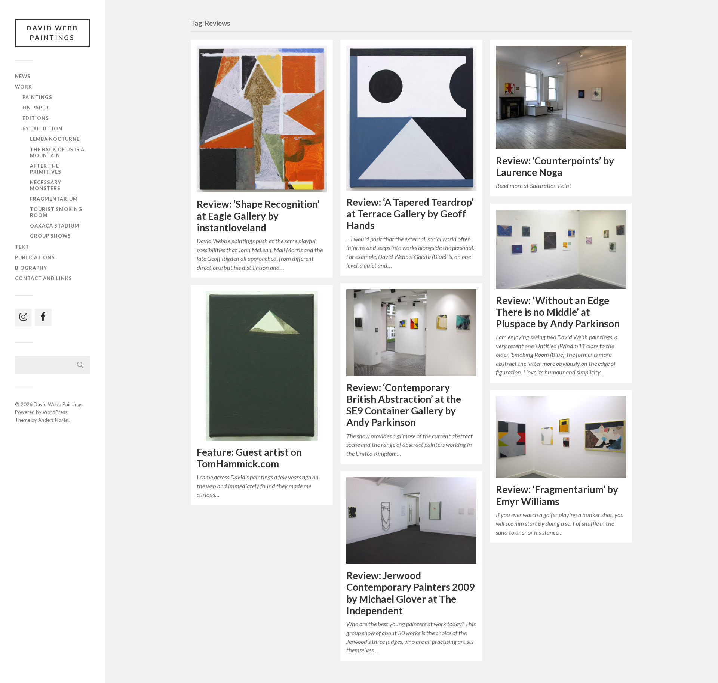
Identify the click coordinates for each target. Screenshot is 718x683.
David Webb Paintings (52, 32)
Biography (31, 268)
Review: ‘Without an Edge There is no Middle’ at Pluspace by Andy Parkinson (558, 312)
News (23, 76)
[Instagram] (23, 317)
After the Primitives (45, 169)
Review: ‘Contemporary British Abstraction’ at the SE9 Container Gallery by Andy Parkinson (403, 405)
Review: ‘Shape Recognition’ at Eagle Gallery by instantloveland (258, 215)
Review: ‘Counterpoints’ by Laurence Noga (555, 166)
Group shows (50, 236)
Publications (35, 257)
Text (22, 247)
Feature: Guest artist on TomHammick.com (249, 458)
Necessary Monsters (45, 185)
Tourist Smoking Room (56, 212)
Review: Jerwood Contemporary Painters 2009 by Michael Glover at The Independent (410, 592)
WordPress (55, 412)
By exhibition (42, 129)
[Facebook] (43, 317)
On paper (35, 108)
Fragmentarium (54, 199)
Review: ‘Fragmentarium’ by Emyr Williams (557, 495)
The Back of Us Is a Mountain (57, 152)
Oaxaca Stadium (54, 226)
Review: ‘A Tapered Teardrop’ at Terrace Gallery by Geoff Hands (410, 213)
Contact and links (43, 278)
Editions (35, 118)
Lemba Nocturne (55, 139)
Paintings (37, 97)
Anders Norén (53, 420)
